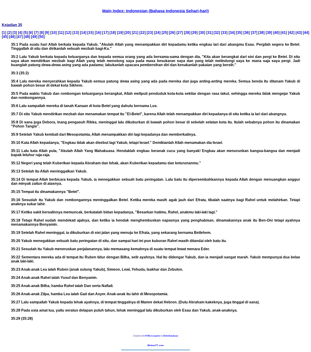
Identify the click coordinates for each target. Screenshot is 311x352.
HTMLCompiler (153, 336)
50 (41, 37)
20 (127, 33)
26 (172, 33)
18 (113, 33)
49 (34, 37)
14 (83, 33)
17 (105, 33)
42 (291, 33)
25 (165, 33)
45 (5, 37)
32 (217, 33)
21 (135, 33)
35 (239, 33)
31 (209, 33)
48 (27, 37)
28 (187, 33)
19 (120, 33)
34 (232, 33)
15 (90, 33)
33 (224, 33)
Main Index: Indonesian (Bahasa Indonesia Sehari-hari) (155, 11)
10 (53, 33)
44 (306, 33)
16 (98, 33)
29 (194, 33)
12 (68, 33)
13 (76, 33)
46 (12, 37)
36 (247, 33)
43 (299, 33)
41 (284, 33)
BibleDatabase (170, 336)
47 (20, 37)
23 (150, 33)
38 (261, 33)
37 (254, 33)
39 (269, 33)
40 (276, 33)
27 (180, 33)
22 (142, 33)
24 (157, 33)
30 (202, 33)
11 (61, 33)
